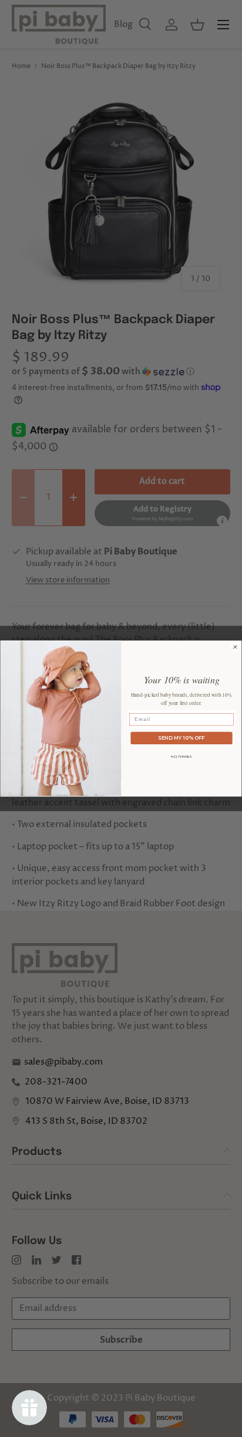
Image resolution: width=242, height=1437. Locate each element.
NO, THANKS (181, 756)
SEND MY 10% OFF (181, 738)
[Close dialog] (235, 647)
